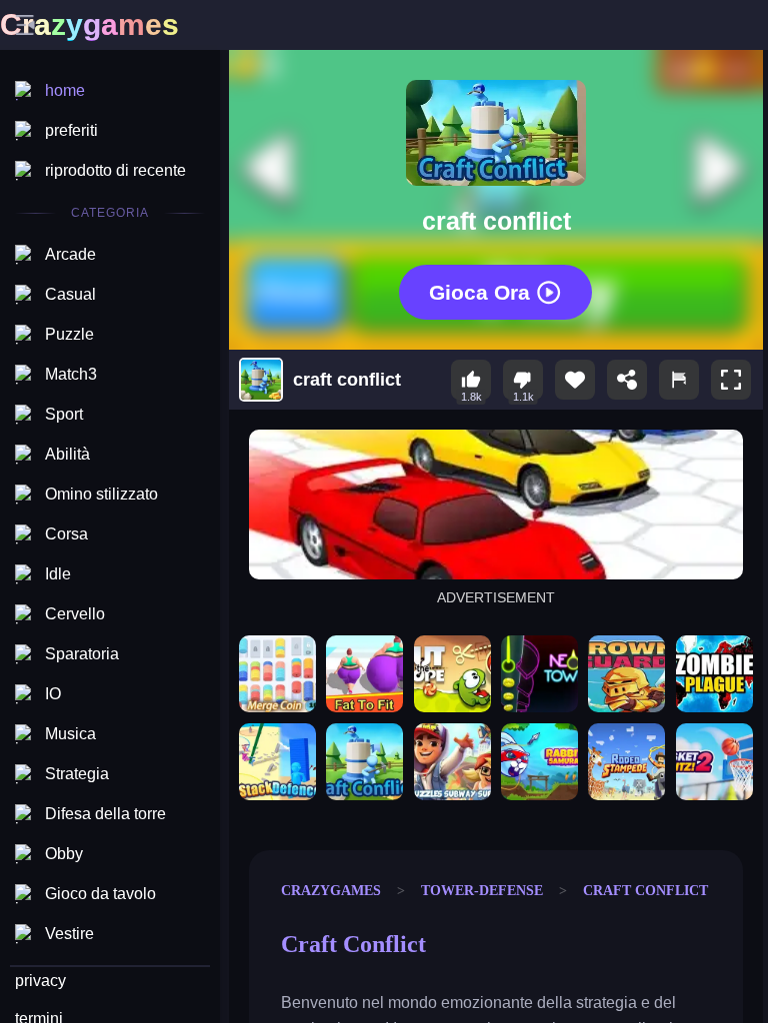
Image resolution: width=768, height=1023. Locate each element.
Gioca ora (479, 291)
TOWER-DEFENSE (482, 890)
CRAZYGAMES (331, 890)
